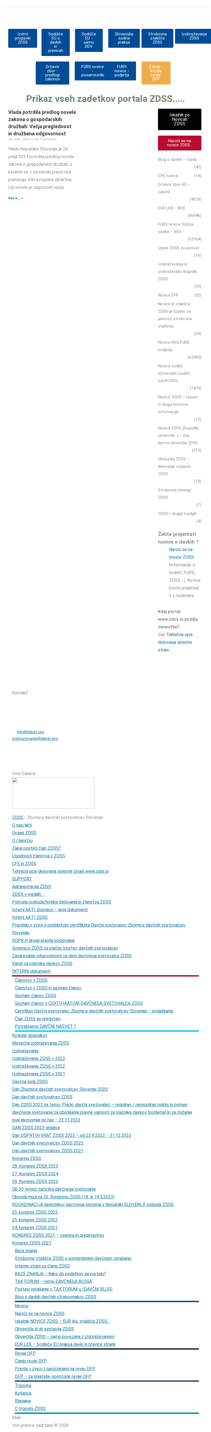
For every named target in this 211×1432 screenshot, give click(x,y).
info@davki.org (30, 731)
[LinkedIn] (72, 683)
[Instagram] (57, 683)
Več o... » (15, 198)
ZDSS (17, 817)
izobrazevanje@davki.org (35, 738)
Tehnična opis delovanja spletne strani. (175, 642)
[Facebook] (43, 683)
